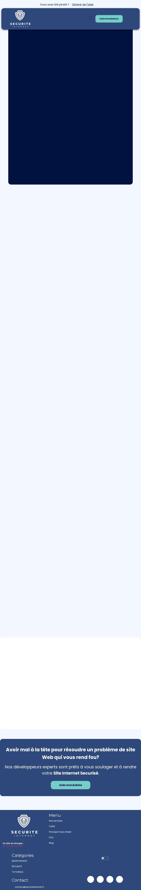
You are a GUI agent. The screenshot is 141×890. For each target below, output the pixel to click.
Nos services (55, 820)
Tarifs (52, 826)
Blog (51, 843)
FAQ (51, 837)
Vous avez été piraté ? (54, 4)
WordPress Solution (13, 846)
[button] (91, 18)
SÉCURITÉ (17, 866)
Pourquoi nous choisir (60, 831)
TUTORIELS (17, 872)
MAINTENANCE (19, 860)
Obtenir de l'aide (82, 4)
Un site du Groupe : (13, 843)
